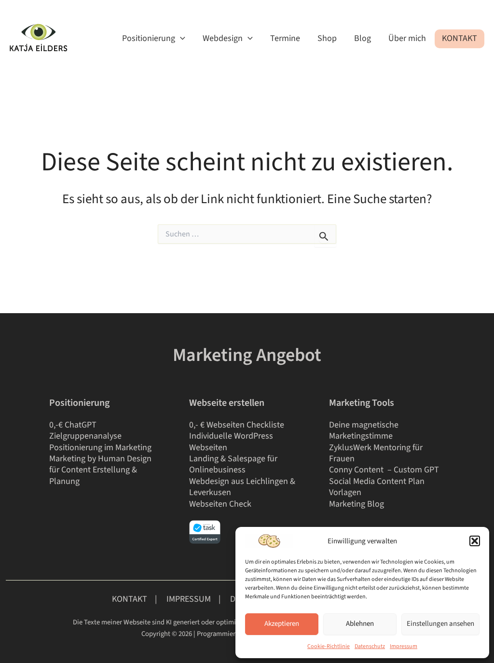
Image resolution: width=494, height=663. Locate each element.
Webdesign (223, 38)
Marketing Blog (356, 504)
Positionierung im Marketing (100, 448)
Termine (285, 38)
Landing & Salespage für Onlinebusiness (233, 464)
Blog (362, 38)
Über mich (407, 38)
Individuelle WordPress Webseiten (231, 441)
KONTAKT (129, 599)
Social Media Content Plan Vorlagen (377, 486)
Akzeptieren (281, 624)
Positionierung (148, 38)
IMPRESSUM (189, 599)
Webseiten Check (220, 504)
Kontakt (459, 38)
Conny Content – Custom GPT (385, 470)
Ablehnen (360, 624)
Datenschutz (370, 646)
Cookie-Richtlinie (328, 646)
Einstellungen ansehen (440, 624)
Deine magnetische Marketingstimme (363, 430)
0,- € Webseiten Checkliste (236, 425)
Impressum (403, 646)
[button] (475, 541)
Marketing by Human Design (100, 459)
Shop (327, 38)
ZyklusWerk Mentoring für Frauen (376, 453)
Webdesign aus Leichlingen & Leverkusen (242, 486)
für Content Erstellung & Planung (93, 475)
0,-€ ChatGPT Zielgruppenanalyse (85, 430)
